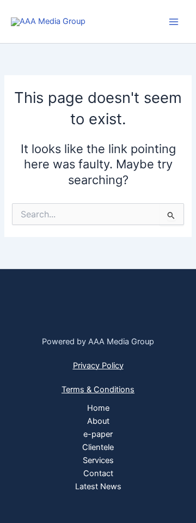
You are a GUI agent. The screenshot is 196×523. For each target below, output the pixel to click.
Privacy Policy (98, 365)
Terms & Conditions (98, 389)
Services (98, 460)
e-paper (98, 434)
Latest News (98, 486)
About (98, 421)
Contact (98, 473)
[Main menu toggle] (173, 21)
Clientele (98, 447)
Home (98, 408)
